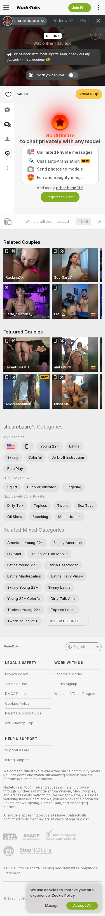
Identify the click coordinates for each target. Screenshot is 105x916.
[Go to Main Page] (32, 7)
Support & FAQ (17, 750)
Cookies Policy (17, 704)
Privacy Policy (16, 674)
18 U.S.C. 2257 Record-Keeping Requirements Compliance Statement (50, 870)
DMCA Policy (15, 694)
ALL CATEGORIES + (66, 621)
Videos (63, 20)
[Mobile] (27, 446)
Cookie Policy (63, 895)
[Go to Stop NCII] (36, 851)
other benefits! (69, 188)
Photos (90, 20)
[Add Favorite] (8, 94)
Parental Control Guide (23, 713)
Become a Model (68, 674)
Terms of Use (16, 684)
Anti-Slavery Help (19, 723)
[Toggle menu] (6, 7)
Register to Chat (60, 197)
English (79, 647)
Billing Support (17, 760)
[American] (10, 446)
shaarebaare (17, 427)
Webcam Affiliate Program (75, 694)
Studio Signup (65, 684)
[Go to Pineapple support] (9, 851)
